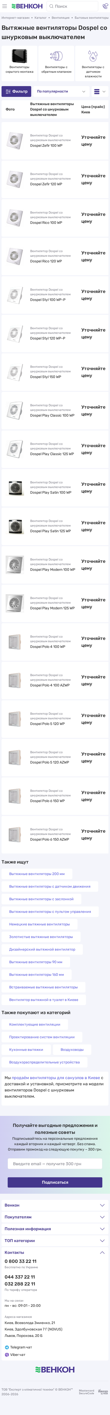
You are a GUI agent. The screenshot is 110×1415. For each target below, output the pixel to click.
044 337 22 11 (20, 1277)
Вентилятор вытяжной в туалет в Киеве (43, 1000)
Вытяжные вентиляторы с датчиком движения (50, 886)
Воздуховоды (72, 1050)
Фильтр (20, 91)
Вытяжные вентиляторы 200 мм (37, 874)
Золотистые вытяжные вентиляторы (41, 937)
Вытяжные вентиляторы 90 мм (35, 962)
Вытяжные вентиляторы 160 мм (36, 974)
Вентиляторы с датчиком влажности (93, 71)
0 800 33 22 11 (20, 1261)
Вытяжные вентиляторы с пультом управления (50, 911)
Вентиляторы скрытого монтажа (20, 69)
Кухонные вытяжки (26, 1050)
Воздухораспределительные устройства (44, 1062)
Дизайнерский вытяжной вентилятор (42, 949)
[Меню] (5, 6)
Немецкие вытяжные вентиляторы (39, 924)
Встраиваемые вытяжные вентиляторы (43, 987)
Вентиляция (61, 18)
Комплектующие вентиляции (34, 1024)
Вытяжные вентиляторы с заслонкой (41, 899)
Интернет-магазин (15, 18)
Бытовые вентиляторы (92, 18)
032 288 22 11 (20, 1284)
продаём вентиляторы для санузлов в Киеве (56, 1077)
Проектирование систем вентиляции (42, 1037)
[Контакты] (105, 6)
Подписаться (55, 1182)
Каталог (41, 18)
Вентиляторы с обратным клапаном (56, 69)
